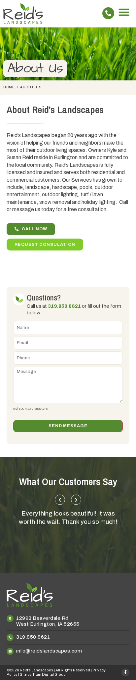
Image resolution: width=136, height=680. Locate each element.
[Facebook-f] (125, 672)
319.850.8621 (64, 306)
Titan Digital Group (49, 674)
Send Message (68, 426)
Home (9, 87)
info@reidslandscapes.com (49, 651)
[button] (124, 12)
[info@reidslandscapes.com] (10, 651)
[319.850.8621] (108, 13)
